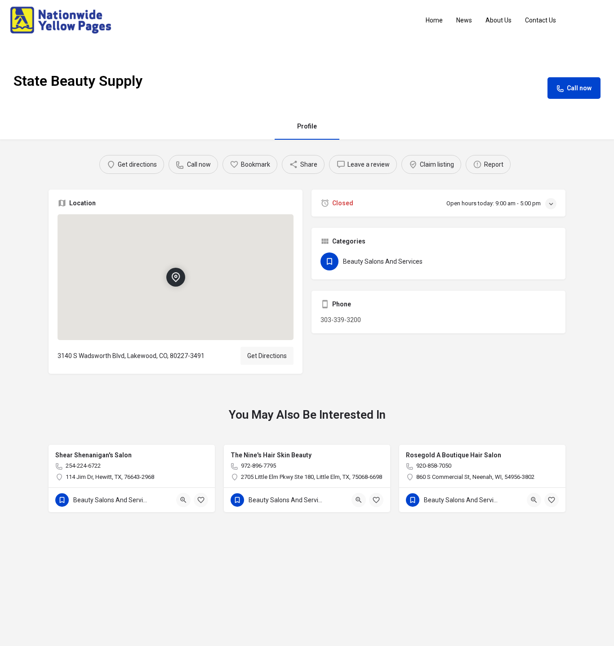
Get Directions (267, 355)
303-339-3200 (340, 319)
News (464, 20)
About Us (498, 20)
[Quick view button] (183, 500)
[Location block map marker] (175, 277)
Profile (307, 126)
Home (434, 20)
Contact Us (540, 20)
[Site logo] (62, 19)
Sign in (591, 20)
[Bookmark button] (201, 500)
